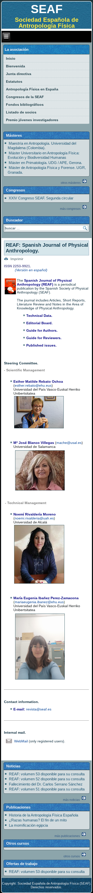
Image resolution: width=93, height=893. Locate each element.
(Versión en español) (31, 270)
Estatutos (14, 81)
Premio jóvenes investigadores (32, 120)
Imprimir (16, 259)
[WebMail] (9, 747)
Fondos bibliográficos (25, 105)
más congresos (70, 209)
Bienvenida (15, 66)
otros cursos (72, 856)
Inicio (10, 58)
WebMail (21, 741)
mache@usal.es (69, 443)
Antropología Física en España (32, 89)
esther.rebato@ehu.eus (33, 385)
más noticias (72, 800)
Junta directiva (18, 74)
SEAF (46, 9)
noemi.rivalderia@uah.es (34, 518)
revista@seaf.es (38, 709)
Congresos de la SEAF (25, 97)
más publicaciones (68, 836)
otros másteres (71, 183)
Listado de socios (21, 112)
